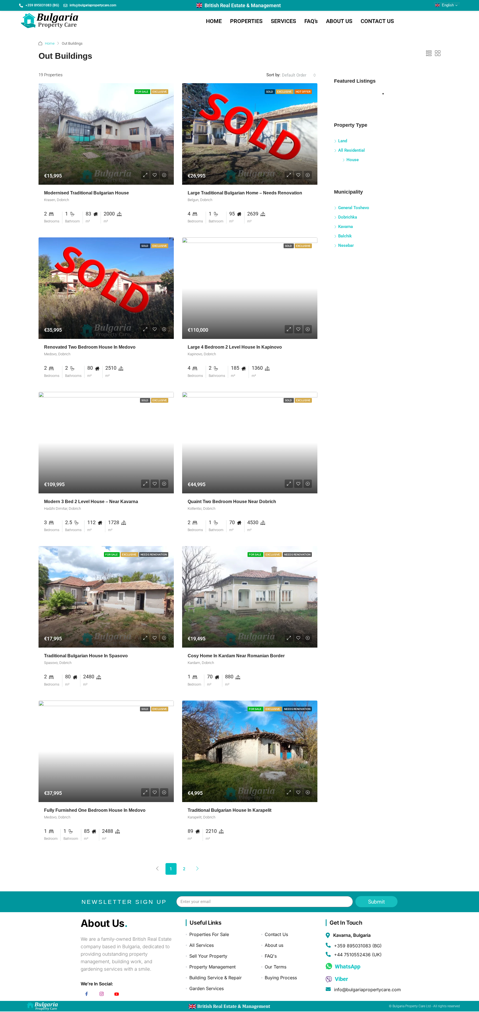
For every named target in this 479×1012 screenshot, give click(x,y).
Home (50, 43)
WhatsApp (346, 966)
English (447, 5)
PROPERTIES (246, 21)
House (352, 159)
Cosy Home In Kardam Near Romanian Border (236, 655)
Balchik (345, 236)
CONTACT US (377, 21)
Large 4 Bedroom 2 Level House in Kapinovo (235, 347)
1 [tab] (386, 96)
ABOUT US (339, 21)
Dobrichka (347, 217)
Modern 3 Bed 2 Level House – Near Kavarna (91, 501)
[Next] (197, 868)
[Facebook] (87, 995)
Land (342, 140)
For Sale (142, 91)
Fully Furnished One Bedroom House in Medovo (95, 810)
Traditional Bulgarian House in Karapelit (229, 810)
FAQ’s (311, 21)
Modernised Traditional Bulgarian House (86, 193)
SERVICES (283, 21)
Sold (270, 91)
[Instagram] (102, 995)
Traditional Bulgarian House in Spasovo (86, 655)
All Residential (351, 150)
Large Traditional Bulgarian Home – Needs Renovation (245, 193)
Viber (340, 979)
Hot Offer (303, 91)
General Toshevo (353, 207)
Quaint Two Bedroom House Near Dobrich (232, 501)
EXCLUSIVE (159, 91)
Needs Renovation (154, 554)
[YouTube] (117, 995)
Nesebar (346, 245)
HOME (214, 21)
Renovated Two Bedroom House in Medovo (90, 347)
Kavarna (345, 226)
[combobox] (299, 75)
